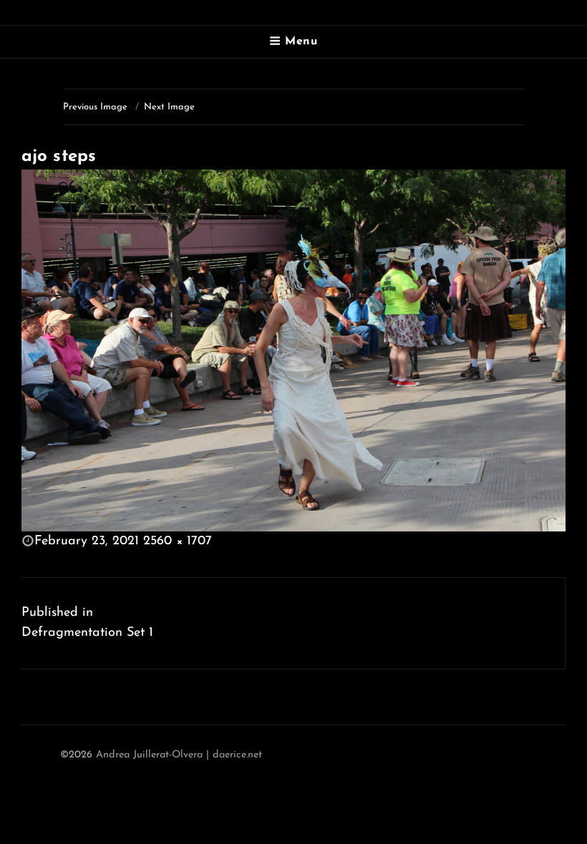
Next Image (169, 107)
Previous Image (95, 107)
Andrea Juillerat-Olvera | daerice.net (179, 755)
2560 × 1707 (177, 541)
